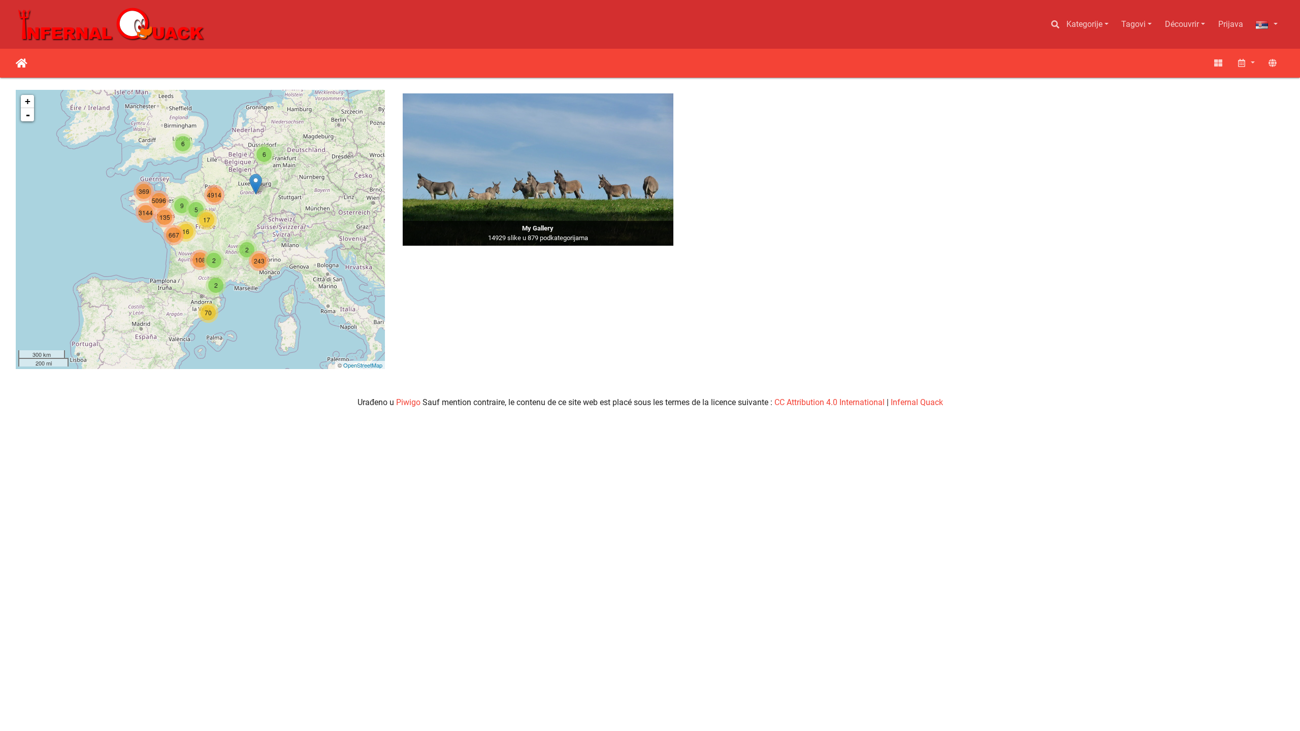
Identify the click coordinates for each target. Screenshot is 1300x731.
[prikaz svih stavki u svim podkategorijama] (1218, 63)
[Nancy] (255, 184)
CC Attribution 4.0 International (829, 402)
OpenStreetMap (362, 365)
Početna (21, 63)
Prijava (1230, 24)
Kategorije (1084, 24)
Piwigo (408, 402)
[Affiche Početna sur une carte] (1272, 63)
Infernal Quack (917, 402)
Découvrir (1182, 24)
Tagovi (1133, 24)
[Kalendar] (1245, 63)
